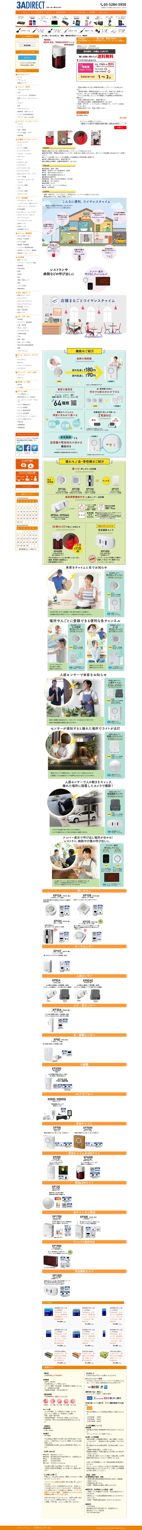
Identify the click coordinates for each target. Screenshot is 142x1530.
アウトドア (21, 375)
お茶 (18, 92)
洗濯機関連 (21, 425)
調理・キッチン (22, 260)
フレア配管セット (23, 394)
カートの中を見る (37, 12)
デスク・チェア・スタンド (26, 215)
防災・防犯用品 (22, 310)
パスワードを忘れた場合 (28, 62)
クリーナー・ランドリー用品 (26, 263)
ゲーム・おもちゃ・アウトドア (120, 22)
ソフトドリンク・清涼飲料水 (26, 95)
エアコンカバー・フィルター (26, 416)
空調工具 (20, 422)
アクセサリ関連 (22, 191)
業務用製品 (21, 288)
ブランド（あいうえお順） (26, 117)
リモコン (20, 182)
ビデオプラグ (21, 165)
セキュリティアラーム (24, 301)
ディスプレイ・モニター (25, 200)
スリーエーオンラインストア (71, 5)
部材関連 (20, 135)
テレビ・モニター (23, 142)
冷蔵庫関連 (21, 427)
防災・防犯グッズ (98, 22)
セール (19, 77)
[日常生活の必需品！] (48, 1360)
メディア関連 (21, 176)
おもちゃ (20, 362)
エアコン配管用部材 (23, 410)
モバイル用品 (21, 242)
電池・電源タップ (23, 280)
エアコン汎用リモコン (24, 419)
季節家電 (20, 265)
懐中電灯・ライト (23, 307)
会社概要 (92, 12)
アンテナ (20, 124)
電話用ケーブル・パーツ (25, 253)
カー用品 (20, 387)
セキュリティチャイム (24, 304)
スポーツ (20, 378)
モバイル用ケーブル (118, 31)
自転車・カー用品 (24, 382)
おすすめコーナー (21, 22)
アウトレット (21, 80)
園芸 (18, 348)
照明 (18, 271)
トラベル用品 (21, 286)
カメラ (19, 145)
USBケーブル (87, 31)
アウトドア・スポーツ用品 (27, 372)
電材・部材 (21, 339)
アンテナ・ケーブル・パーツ (43, 22)
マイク (19, 159)
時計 (18, 277)
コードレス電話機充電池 (25, 247)
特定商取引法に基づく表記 (42, 1528)
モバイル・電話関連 (76, 22)
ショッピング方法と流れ (77, 12)
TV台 (19, 188)
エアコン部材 (22, 391)
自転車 (19, 384)
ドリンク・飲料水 (32, 22)
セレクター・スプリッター (26, 179)
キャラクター (21, 368)
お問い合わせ (103, 12)
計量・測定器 (21, 325)
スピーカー (21, 156)
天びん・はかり (22, 328)
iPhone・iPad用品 (23, 239)
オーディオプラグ (23, 171)
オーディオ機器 (22, 148)
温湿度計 (20, 319)
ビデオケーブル (24, 31)
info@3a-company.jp (58, 1463)
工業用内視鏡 (21, 333)
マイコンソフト (22, 194)
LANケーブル (71, 31)
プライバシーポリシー (24, 1528)
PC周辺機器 (21, 209)
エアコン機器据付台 (23, 404)
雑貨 (18, 283)
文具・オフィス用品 (23, 342)
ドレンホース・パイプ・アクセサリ (27, 401)
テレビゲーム (21, 359)
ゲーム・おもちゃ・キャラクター (27, 356)
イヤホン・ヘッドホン (24, 153)
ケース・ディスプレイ (24, 365)
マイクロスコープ (23, 331)
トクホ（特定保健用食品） (26, 114)
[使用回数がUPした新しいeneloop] (48, 1316)
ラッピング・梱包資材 (24, 322)
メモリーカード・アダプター (26, 206)
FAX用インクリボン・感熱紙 (26, 250)
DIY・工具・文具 (109, 22)
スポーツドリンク (23, 109)
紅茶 (18, 106)
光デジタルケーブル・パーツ (26, 174)
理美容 (19, 274)
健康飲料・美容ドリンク (25, 111)
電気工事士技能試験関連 (25, 345)
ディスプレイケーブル (55, 31)
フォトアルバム (22, 351)
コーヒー (20, 103)
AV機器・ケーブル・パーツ (54, 22)
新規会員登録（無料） (28, 65)
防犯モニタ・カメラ (23, 295)
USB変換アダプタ (23, 229)
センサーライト (22, 298)
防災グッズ (21, 312)
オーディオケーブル (39, 31)
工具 (18, 336)
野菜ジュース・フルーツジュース (27, 99)
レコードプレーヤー (23, 151)
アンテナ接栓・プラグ (24, 132)
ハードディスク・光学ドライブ (27, 203)
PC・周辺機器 (65, 22)
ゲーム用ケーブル (102, 31)
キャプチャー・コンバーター (26, 212)
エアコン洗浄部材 (23, 413)
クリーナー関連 (22, 185)
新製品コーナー (22, 83)
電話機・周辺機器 (23, 244)
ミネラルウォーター (23, 89)
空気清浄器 (21, 268)
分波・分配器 (21, 130)
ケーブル (20, 127)
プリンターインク (23, 218)
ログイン (49, 12)
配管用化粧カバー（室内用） (26, 397)
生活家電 (87, 22)
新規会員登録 (60, 12)
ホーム (25, 12)
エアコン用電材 (22, 407)
